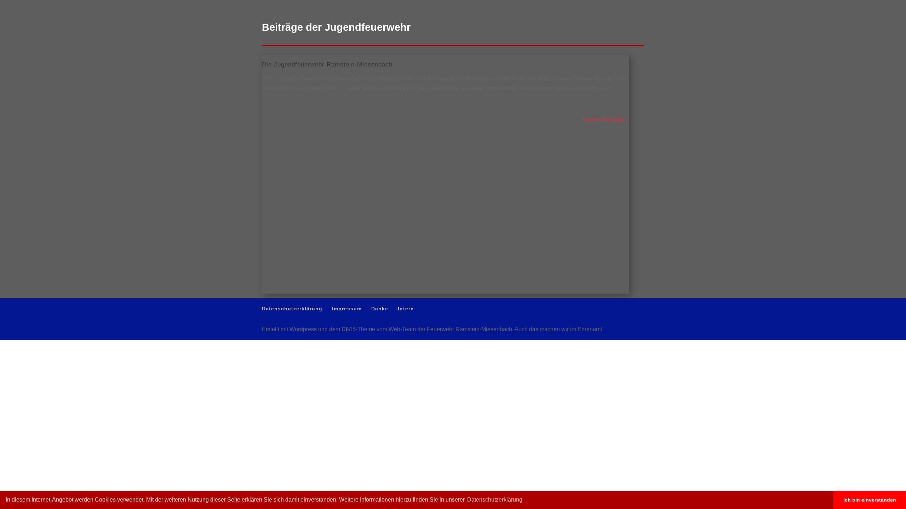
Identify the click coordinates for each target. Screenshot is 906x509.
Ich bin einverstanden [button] (869, 500)
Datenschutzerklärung (566, 5)
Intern (639, 5)
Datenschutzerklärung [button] (494, 500)
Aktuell (708, 32)
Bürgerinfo (808, 32)
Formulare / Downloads (855, 32)
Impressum (601, 5)
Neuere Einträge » (606, 120)
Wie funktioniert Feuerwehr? (756, 32)
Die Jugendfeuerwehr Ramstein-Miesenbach (327, 64)
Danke (623, 5)
